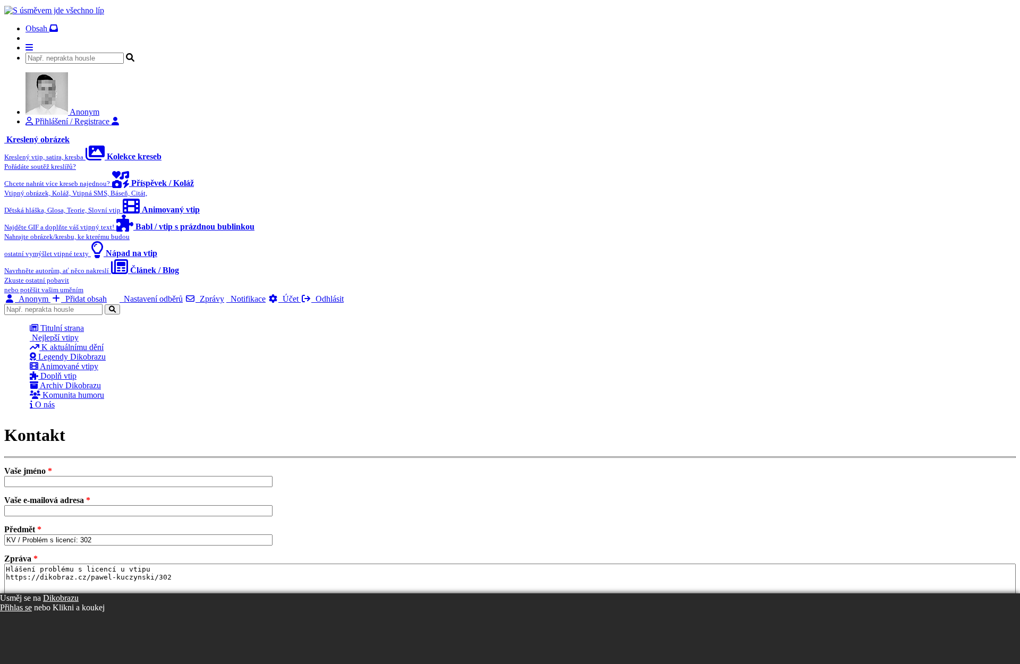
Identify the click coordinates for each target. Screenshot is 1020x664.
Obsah (37, 28)
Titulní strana (61, 328)
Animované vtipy (68, 366)
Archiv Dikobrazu (69, 385)
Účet (289, 298)
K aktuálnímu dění (71, 347)
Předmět (22, 529)
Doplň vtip (57, 375)
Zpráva (21, 558)
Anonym (32, 298)
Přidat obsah (84, 298)
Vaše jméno (28, 470)
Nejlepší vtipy (54, 337)
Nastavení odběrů (151, 298)
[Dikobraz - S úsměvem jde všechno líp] (54, 10)
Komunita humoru (72, 394)
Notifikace (246, 298)
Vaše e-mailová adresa (47, 500)
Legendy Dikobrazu (71, 356)
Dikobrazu (61, 597)
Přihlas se (16, 607)
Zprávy (210, 298)
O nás (44, 404)
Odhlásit (327, 298)
